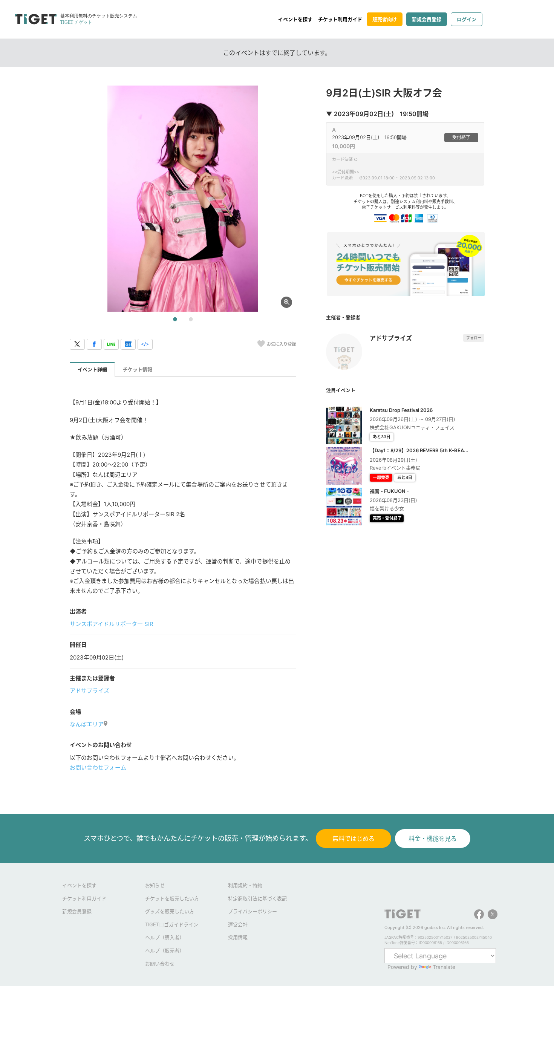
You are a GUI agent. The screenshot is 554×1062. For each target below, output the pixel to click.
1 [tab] (175, 319)
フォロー (473, 337)
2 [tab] (190, 319)
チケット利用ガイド (340, 19)
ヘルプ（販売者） (164, 950)
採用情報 (238, 937)
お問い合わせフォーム (98, 767)
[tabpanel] (183, 199)
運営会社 (238, 924)
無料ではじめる (353, 838)
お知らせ (155, 885)
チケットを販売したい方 (172, 898)
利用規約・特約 (245, 885)
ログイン (466, 19)
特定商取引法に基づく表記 (257, 898)
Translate (444, 967)
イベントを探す (295, 19)
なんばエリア (87, 724)
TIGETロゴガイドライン (171, 924)
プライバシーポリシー (252, 911)
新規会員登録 (426, 19)
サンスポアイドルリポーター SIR (111, 623)
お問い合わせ (159, 964)
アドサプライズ (89, 690)
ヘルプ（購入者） (164, 937)
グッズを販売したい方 (169, 911)
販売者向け (384, 19)
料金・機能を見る (433, 838)
